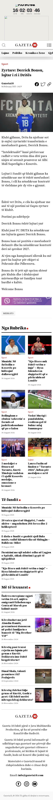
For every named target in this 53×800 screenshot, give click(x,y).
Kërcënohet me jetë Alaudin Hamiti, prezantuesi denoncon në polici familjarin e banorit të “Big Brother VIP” (16, 628)
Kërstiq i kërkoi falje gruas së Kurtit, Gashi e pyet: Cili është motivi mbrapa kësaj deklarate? (17, 695)
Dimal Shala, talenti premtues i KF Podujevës (13, 674)
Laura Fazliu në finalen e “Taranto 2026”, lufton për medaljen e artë (39, 468)
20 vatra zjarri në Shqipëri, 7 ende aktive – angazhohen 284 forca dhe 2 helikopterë (24, 524)
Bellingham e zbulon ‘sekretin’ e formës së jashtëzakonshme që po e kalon (13, 422)
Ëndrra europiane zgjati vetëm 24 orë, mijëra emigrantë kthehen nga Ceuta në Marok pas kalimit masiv (17, 602)
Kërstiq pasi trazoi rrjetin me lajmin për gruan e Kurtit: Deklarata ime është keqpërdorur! (14, 653)
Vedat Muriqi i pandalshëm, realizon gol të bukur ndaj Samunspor (37, 422)
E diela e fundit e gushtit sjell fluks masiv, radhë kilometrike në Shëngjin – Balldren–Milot (25, 540)
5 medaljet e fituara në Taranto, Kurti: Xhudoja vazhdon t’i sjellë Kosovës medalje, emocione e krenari (12, 475)
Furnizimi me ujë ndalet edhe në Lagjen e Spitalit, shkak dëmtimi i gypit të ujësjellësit (26, 556)
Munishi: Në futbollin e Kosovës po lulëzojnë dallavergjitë (9, 368)
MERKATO (8, 313)
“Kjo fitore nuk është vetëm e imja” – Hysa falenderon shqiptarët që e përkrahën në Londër (38, 371)
